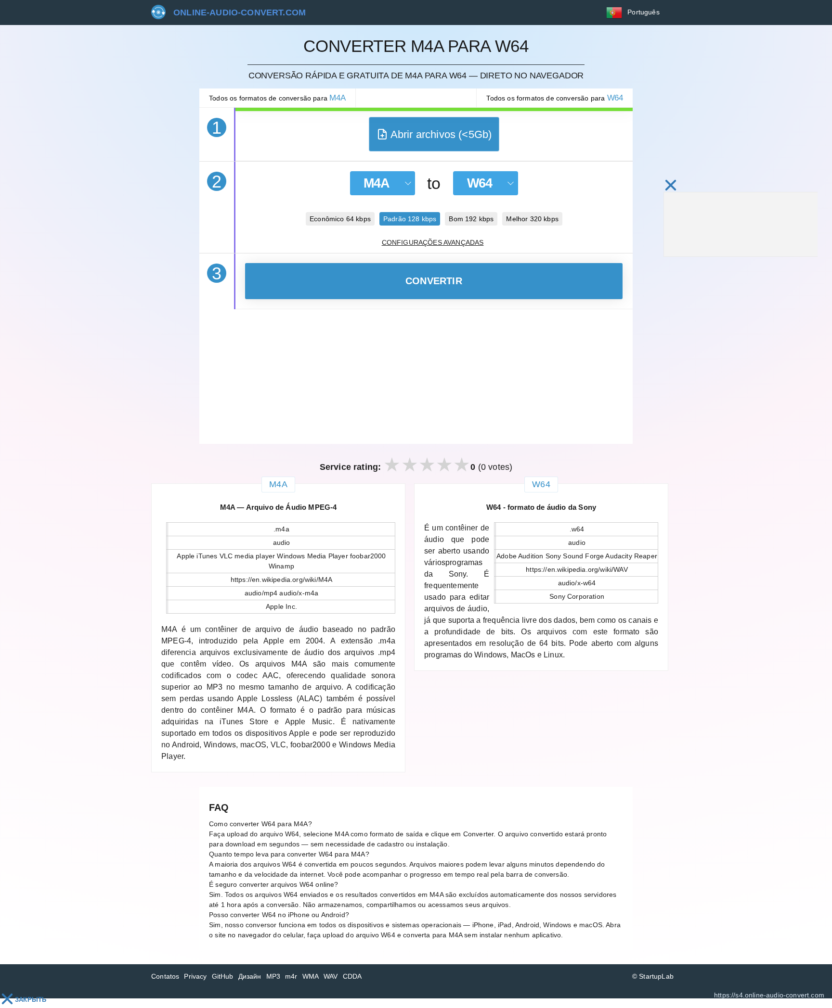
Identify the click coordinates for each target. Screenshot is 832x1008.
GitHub (223, 976)
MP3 (273, 976)
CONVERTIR (433, 281)
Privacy (195, 976)
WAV (331, 976)
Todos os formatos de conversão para (277, 97)
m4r (291, 976)
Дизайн (249, 976)
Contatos (165, 976)
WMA (310, 976)
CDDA (352, 976)
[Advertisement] (416, 376)
